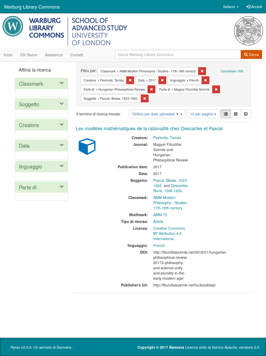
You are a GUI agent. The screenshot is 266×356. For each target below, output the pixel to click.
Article (158, 221)
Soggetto (29, 104)
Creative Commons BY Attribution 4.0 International (169, 233)
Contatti (76, 54)
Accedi (256, 6)
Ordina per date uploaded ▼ (156, 113)
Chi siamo (28, 54)
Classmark (31, 83)
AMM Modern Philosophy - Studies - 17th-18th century (171, 202)
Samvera (64, 347)
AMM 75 (160, 214)
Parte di (27, 187)
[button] (231, 6)
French (159, 245)
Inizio (8, 54)
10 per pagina (202, 113)
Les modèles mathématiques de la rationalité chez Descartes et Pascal (149, 128)
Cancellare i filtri (232, 71)
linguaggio (30, 166)
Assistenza (54, 54)
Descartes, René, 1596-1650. (171, 188)
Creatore (29, 125)
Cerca (253, 54)
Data (24, 145)
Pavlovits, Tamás (167, 137)
